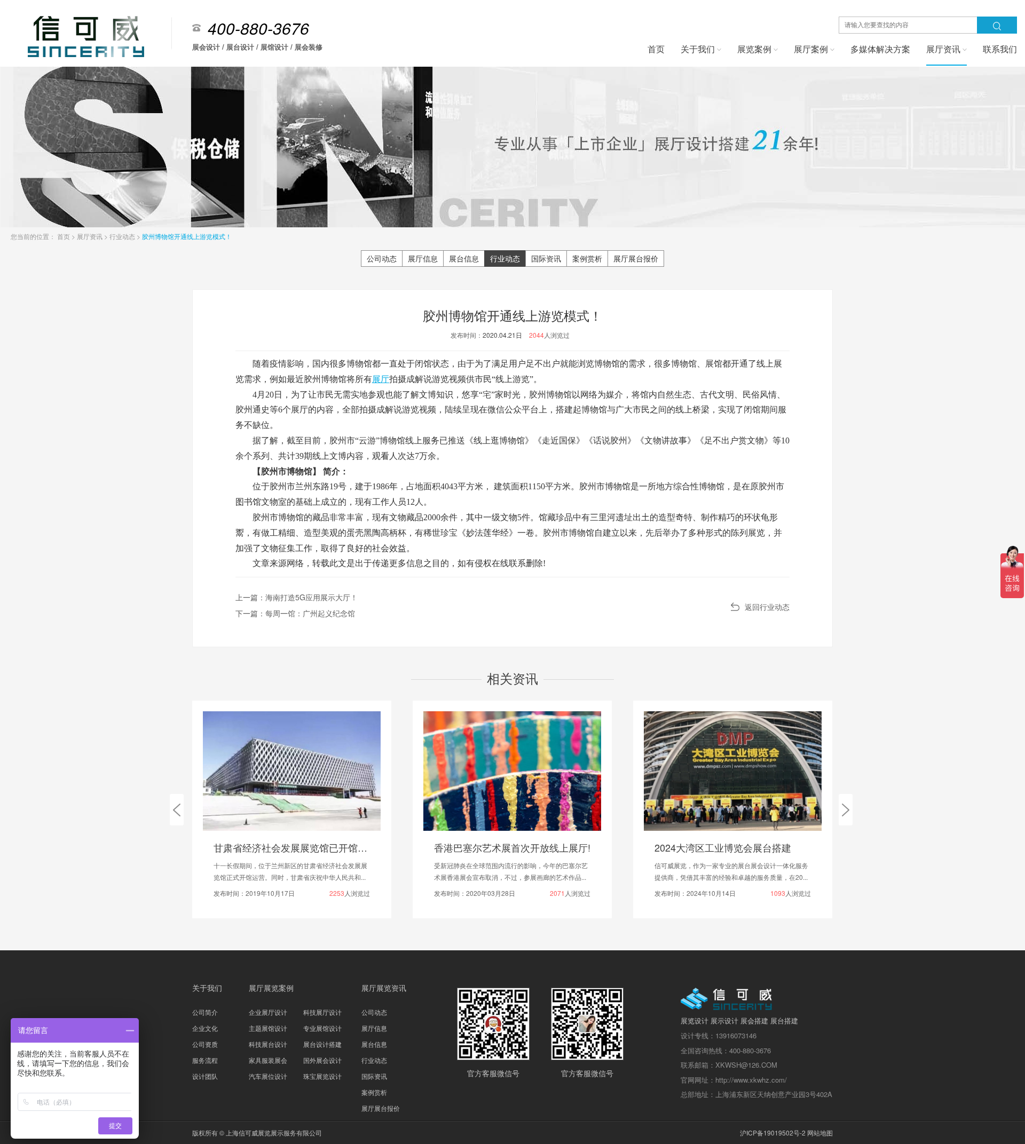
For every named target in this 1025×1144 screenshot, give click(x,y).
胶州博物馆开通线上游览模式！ (187, 236)
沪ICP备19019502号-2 (773, 1132)
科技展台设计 (268, 1043)
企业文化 (205, 1027)
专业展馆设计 (322, 1027)
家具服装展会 (268, 1059)
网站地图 (820, 1132)
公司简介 (205, 1011)
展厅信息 (423, 258)
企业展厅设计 (268, 1011)
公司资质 (205, 1043)
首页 (64, 236)
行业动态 (123, 236)
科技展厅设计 (322, 1011)
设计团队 (205, 1076)
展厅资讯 (90, 236)
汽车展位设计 (268, 1076)
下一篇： (295, 613)
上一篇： (296, 597)
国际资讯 (546, 258)
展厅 (380, 379)
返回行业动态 (767, 606)
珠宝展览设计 (322, 1076)
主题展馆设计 (268, 1027)
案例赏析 (587, 258)
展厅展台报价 (635, 258)
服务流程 (205, 1059)
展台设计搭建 (322, 1043)
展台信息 (464, 258)
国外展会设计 (322, 1059)
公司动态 (382, 258)
